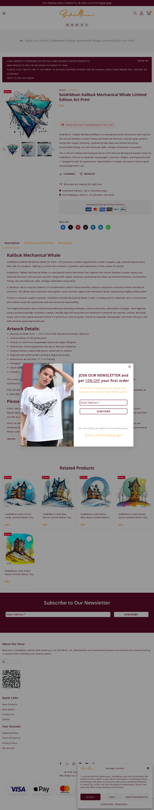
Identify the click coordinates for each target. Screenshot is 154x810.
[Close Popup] (129, 366)
